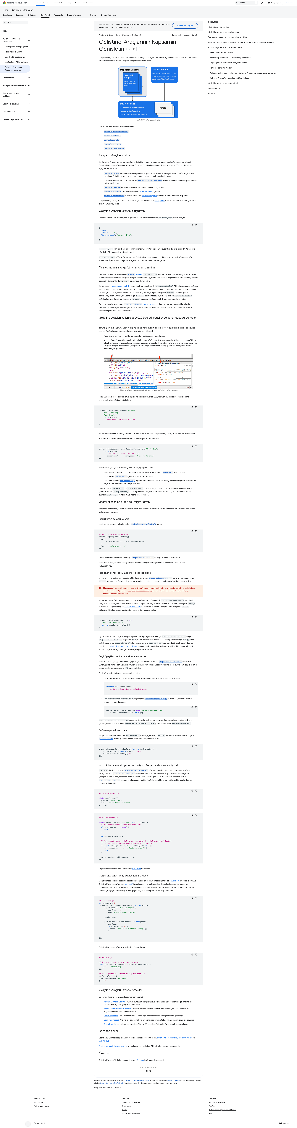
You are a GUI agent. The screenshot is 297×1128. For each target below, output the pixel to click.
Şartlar (36, 1123)
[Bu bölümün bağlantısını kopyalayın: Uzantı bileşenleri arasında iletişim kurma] (152, 502)
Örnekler (93, 15)
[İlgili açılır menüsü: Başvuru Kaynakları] (84, 15)
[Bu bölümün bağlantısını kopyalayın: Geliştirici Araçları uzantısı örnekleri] (145, 990)
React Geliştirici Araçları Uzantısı (117, 1009)
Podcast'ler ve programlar (131, 1113)
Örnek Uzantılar (110, 1024)
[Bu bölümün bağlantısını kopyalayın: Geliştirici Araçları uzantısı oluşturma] (147, 211)
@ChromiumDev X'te (217, 1102)
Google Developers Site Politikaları (112, 1083)
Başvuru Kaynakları (74, 15)
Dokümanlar (40, 3)
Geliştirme (32, 15)
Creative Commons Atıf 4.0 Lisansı (137, 1081)
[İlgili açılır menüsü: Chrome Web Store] (118, 15)
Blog (69, 3)
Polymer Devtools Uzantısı (115, 1002)
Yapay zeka (58, 15)
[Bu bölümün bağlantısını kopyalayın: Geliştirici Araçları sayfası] (132, 155)
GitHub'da (136, 869)
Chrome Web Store (108, 15)
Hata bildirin (38, 1102)
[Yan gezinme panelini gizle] (28, 1123)
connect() (129, 884)
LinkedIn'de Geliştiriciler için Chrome (222, 1110)
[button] (13, 40)
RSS (210, 1113)
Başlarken (20, 15)
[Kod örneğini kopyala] (196, 225)
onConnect (174, 881)
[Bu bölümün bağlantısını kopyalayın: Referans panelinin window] (129, 730)
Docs (5, 10)
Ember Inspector (111, 1016)
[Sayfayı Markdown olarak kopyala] (134, 49)
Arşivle (124, 1110)
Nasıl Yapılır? (45, 15)
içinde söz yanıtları (141, 304)
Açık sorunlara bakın (41, 1106)
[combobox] (246, 3)
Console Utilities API (132, 607)
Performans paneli (149, 196)
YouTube (212, 1106)
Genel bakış (7, 15)
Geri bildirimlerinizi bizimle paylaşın (113, 1046)
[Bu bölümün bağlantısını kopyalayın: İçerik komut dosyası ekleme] (131, 519)
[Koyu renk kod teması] (192, 225)
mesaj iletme (160, 200)
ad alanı (135, 274)
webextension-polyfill (120, 286)
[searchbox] (15, 22)
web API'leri (104, 1041)
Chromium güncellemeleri (131, 1102)
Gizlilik (43, 1123)
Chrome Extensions (22, 10)
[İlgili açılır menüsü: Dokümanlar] (48, 2)
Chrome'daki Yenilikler (84, 3)
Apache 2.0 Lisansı (173, 1081)
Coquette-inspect (111, 1020)
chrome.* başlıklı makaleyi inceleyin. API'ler (174, 1038)
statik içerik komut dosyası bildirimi (122, 646)
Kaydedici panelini (145, 191)
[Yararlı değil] (196, 35)
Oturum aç (290, 3)
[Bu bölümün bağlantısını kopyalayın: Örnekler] (112, 1053)
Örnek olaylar (58, 3)
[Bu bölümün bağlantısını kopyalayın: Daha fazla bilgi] (120, 1031)
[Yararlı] (193, 35)
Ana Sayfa (102, 35)
